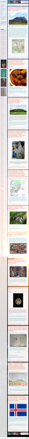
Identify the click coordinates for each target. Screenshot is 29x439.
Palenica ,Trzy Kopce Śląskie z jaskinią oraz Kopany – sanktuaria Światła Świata (17, 208)
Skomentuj (26, 231)
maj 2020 (1, 157)
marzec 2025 (2, 111)
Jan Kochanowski (22, 166)
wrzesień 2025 (2, 106)
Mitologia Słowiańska (18, 257)
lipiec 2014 (2, 212)
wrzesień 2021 (2, 144)
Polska (23, 284)
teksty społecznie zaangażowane (16, 128)
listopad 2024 (2, 114)
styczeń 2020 (2, 160)
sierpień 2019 (2, 164)
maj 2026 (1, 100)
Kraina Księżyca (20, 323)
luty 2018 (1, 178)
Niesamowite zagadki (24, 323)
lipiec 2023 (2, 127)
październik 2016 (2, 191)
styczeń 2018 (2, 179)
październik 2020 (2, 153)
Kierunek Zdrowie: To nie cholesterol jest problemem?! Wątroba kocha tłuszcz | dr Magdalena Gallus (3, 33)
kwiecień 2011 (2, 243)
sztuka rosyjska (15, 167)
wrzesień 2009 (2, 258)
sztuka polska (12, 167)
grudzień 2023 (2, 123)
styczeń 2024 (2, 122)
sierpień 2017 (2, 183)
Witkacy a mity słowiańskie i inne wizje (17, 234)
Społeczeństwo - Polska (18, 284)
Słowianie (12, 166)
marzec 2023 (2, 130)
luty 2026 (1, 102)
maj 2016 (1, 195)
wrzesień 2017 (2, 182)
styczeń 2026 (2, 103)
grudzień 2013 (2, 218)
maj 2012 (1, 233)
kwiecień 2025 (2, 110)
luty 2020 (1, 159)
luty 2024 (1, 121)
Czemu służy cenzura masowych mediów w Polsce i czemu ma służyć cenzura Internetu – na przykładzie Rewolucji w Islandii (18, 398)
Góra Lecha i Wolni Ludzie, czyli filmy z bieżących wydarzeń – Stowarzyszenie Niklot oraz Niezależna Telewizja (18, 100)
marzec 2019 (2, 168)
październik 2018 (2, 172)
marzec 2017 (2, 187)
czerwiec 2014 (2, 213)
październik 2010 (2, 248)
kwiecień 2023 (2, 129)
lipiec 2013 (2, 222)
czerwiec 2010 (2, 251)
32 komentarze (23, 128)
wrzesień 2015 (2, 201)
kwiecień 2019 (2, 167)
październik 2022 (2, 134)
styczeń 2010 (2, 255)
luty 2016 (1, 197)
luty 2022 (1, 140)
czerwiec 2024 (2, 118)
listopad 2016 (2, 190)
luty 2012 (1, 235)
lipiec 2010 (2, 250)
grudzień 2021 (2, 142)
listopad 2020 (2, 152)
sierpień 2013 (2, 221)
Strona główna (2, 4)
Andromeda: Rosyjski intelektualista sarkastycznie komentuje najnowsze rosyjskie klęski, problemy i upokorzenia (3, 45)
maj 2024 (1, 119)
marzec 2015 (2, 206)
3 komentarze (21, 257)
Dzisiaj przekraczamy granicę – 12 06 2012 (18, 288)
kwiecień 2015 (2, 205)
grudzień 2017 (2, 180)
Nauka (22, 284)
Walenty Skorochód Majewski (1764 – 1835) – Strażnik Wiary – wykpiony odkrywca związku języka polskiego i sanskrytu (18, 329)
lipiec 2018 (2, 174)
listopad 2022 (2, 133)
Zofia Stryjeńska (24, 167)
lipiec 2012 (2, 231)
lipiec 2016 (2, 193)
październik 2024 (2, 115)
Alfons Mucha (16, 166)
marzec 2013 (2, 225)
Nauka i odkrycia (13, 284)
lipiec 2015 (2, 203)
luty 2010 (1, 254)
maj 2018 (1, 176)
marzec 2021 (2, 149)
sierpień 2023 (2, 126)
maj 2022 (1, 138)
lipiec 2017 (2, 184)
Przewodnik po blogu (3, 5)
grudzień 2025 (2, 104)
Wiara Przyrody (14, 57)
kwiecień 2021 (2, 148)
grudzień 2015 (2, 199)
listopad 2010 (2, 247)
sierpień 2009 (2, 259)
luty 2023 (1, 131)
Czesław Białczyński (19, 166)
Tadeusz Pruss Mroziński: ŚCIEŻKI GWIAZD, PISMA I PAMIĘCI (3, 40)
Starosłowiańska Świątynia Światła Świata (18, 231)
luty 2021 (1, 150)
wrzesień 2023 (2, 125)
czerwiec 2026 (2, 99)
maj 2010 (1, 252)
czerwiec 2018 (2, 175)
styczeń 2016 (2, 198)
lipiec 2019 (2, 165)
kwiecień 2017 (2, 186)
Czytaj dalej (10, 55)
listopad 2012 (2, 228)
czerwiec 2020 (2, 156)
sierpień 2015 (2, 202)
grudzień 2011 (2, 237)
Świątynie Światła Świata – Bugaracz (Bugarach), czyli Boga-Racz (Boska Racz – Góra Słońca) (18, 9)
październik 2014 (2, 210)
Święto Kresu (10, 167)
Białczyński (3, 1)
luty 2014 (1, 216)
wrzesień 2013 (2, 220)
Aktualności (2, 6)
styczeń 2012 (2, 236)
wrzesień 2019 (2, 163)
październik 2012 (2, 229)
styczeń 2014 (2, 217)
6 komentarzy (17, 57)
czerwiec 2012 (2, 232)
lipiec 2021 (2, 146)
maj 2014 (1, 214)
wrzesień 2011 (2, 239)
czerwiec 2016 (2, 194)
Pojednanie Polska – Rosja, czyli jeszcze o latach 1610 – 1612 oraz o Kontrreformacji (17, 261)
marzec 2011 (2, 244)
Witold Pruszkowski (20, 167)
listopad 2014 (2, 209)
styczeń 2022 (2, 141)
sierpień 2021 (2, 145)
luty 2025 (1, 112)
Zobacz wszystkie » (2, 96)
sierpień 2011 (2, 240)
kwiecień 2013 (2, 224)
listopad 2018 (2, 171)
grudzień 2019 (2, 161)
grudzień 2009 (2, 256)
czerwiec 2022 (2, 137)
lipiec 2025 (2, 108)
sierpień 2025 (2, 107)
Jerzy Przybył (25, 166)
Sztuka (14, 257)
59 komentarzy (17, 430)
